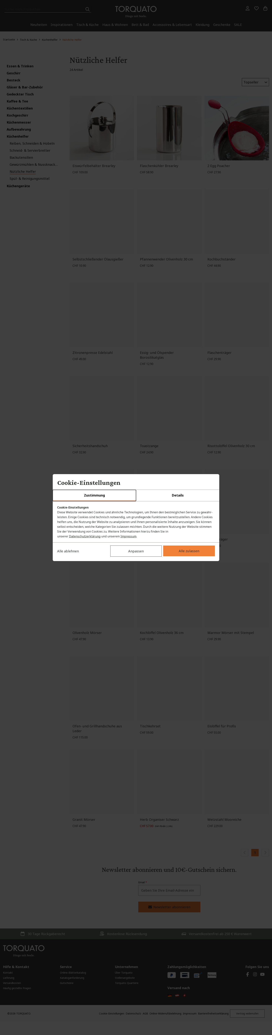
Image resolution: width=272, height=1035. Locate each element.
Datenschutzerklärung (84, 536)
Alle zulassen (189, 551)
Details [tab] (178, 495)
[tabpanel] (136, 521)
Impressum (128, 536)
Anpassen (136, 551)
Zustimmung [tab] (94, 495)
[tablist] (136, 495)
